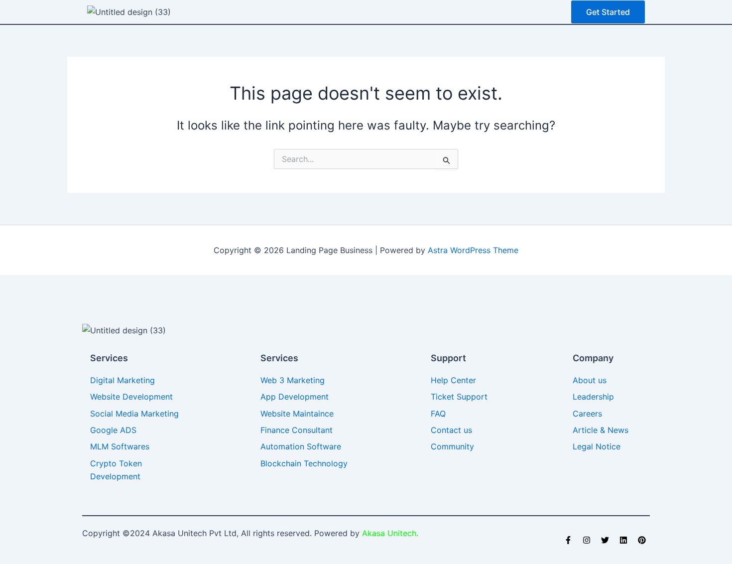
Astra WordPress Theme (473, 250)
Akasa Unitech (388, 533)
